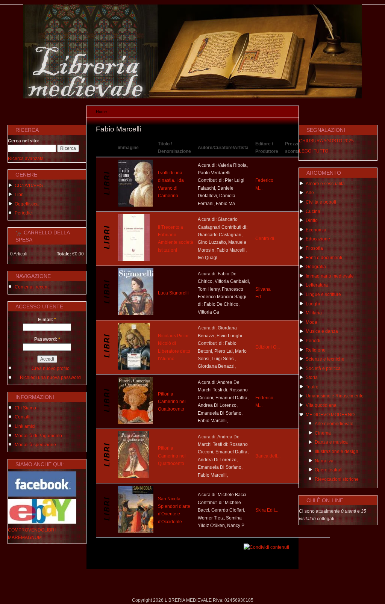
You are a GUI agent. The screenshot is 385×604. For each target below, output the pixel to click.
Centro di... (266, 238)
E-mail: (47, 319)
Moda (311, 322)
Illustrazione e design (336, 451)
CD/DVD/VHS (29, 185)
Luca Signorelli (173, 293)
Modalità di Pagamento (38, 435)
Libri (19, 194)
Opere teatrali (329, 470)
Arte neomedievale (334, 423)
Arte (310, 192)
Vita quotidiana (321, 405)
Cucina (313, 211)
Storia (312, 377)
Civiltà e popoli (321, 202)
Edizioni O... (267, 347)
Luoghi (313, 304)
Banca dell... (267, 456)
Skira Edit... (266, 510)
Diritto (312, 220)
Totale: (64, 254)
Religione (316, 350)
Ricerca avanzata (26, 158)
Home (101, 111)
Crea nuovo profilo (51, 368)
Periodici (24, 213)
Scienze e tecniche (325, 359)
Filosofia (314, 248)
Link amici (25, 426)
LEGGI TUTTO (313, 151)
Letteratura (317, 285)
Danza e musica (331, 442)
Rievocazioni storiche (337, 479)
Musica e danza (322, 331)
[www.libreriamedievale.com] (192, 97)
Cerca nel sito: (23, 140)
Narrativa (324, 461)
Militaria (314, 313)
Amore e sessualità (325, 183)
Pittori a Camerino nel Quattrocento (172, 401)
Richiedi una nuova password (50, 377)
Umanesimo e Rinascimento (335, 396)
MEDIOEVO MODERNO (330, 414)
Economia (316, 230)
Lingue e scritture (323, 294)
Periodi (313, 340)
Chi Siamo (25, 408)
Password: (47, 339)
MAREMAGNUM (25, 537)
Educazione (318, 239)
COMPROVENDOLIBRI (32, 530)
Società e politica (323, 368)
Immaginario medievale (330, 276)
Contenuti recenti (32, 287)
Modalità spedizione (35, 444)
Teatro (312, 387)
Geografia (316, 266)
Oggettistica (27, 204)
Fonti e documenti (324, 257)
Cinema (323, 433)
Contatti (22, 417)
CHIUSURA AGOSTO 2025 (326, 140)
